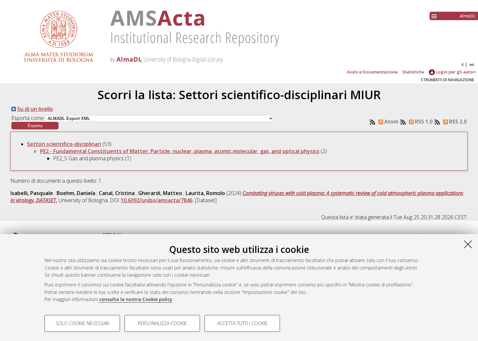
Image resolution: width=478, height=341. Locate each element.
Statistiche (413, 72)
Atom (390, 121)
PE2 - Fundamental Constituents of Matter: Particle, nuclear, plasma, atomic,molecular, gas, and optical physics (179, 151)
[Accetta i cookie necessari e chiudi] (468, 244)
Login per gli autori (455, 72)
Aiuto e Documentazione (372, 72)
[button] (35, 125)
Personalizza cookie (162, 323)
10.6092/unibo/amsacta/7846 (157, 200)
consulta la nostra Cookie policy (135, 299)
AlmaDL (468, 16)
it (462, 64)
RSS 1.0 (423, 121)
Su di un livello (35, 108)
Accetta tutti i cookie (242, 323)
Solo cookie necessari (82, 323)
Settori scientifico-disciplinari (64, 144)
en (472, 64)
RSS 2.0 (457, 121)
